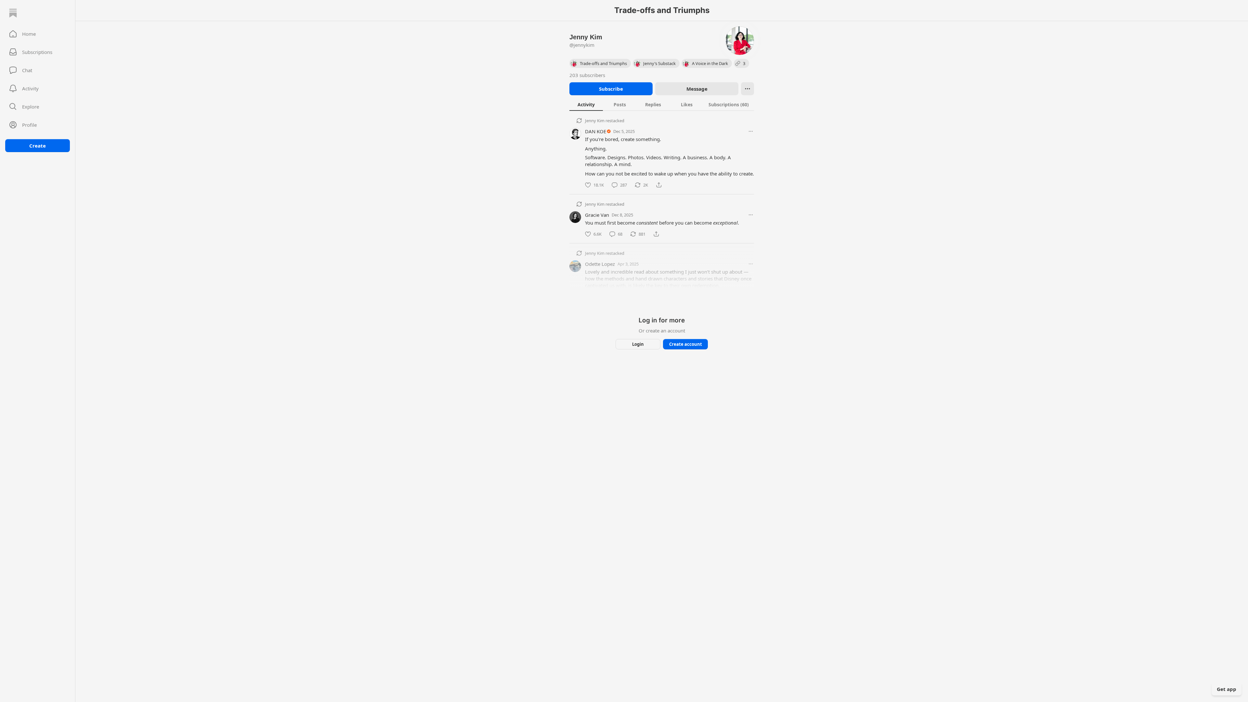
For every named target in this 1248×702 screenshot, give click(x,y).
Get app (1226, 689)
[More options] (751, 131)
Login (638, 344)
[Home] (13, 13)
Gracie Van (597, 215)
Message (697, 88)
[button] (37, 34)
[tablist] (661, 104)
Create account (685, 344)
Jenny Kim (594, 121)
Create (37, 145)
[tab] (586, 104)
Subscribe (611, 88)
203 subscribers (587, 75)
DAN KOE (595, 131)
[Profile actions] (747, 88)
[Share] (658, 185)
